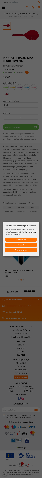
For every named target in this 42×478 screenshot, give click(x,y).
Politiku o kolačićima (29, 232)
